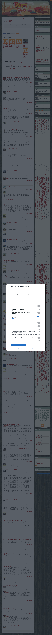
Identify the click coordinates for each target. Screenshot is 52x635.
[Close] (44, 286)
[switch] (38, 306)
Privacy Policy (32, 348)
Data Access (26, 348)
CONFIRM (19, 345)
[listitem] (26, 303)
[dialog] (26, 317)
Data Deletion (20, 348)
